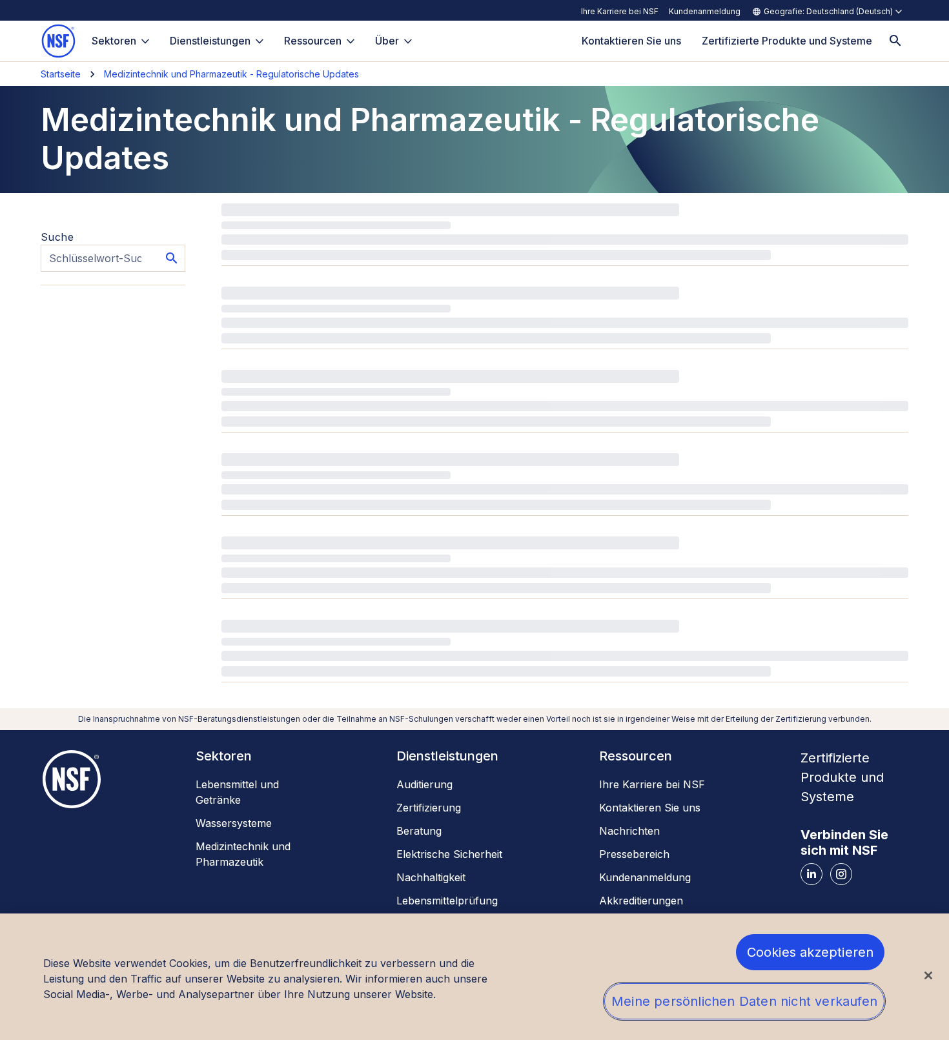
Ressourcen (313, 40)
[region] (474, 976)
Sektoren (114, 40)
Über (387, 40)
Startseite (61, 73)
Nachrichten (629, 830)
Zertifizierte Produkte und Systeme (842, 777)
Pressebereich (634, 854)
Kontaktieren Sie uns (649, 807)
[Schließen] (928, 975)
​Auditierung (424, 784)
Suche (57, 237)
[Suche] (895, 41)
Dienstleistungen (210, 40)
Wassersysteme (234, 823)
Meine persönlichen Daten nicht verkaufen (744, 1001)
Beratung (419, 830)
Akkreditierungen (641, 900)
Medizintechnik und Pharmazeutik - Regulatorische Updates (231, 73)
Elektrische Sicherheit (449, 854)
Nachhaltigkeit (430, 877)
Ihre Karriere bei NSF (619, 11)
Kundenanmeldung (704, 11)
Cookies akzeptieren (810, 952)
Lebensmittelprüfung (447, 900)
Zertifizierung (428, 807)
